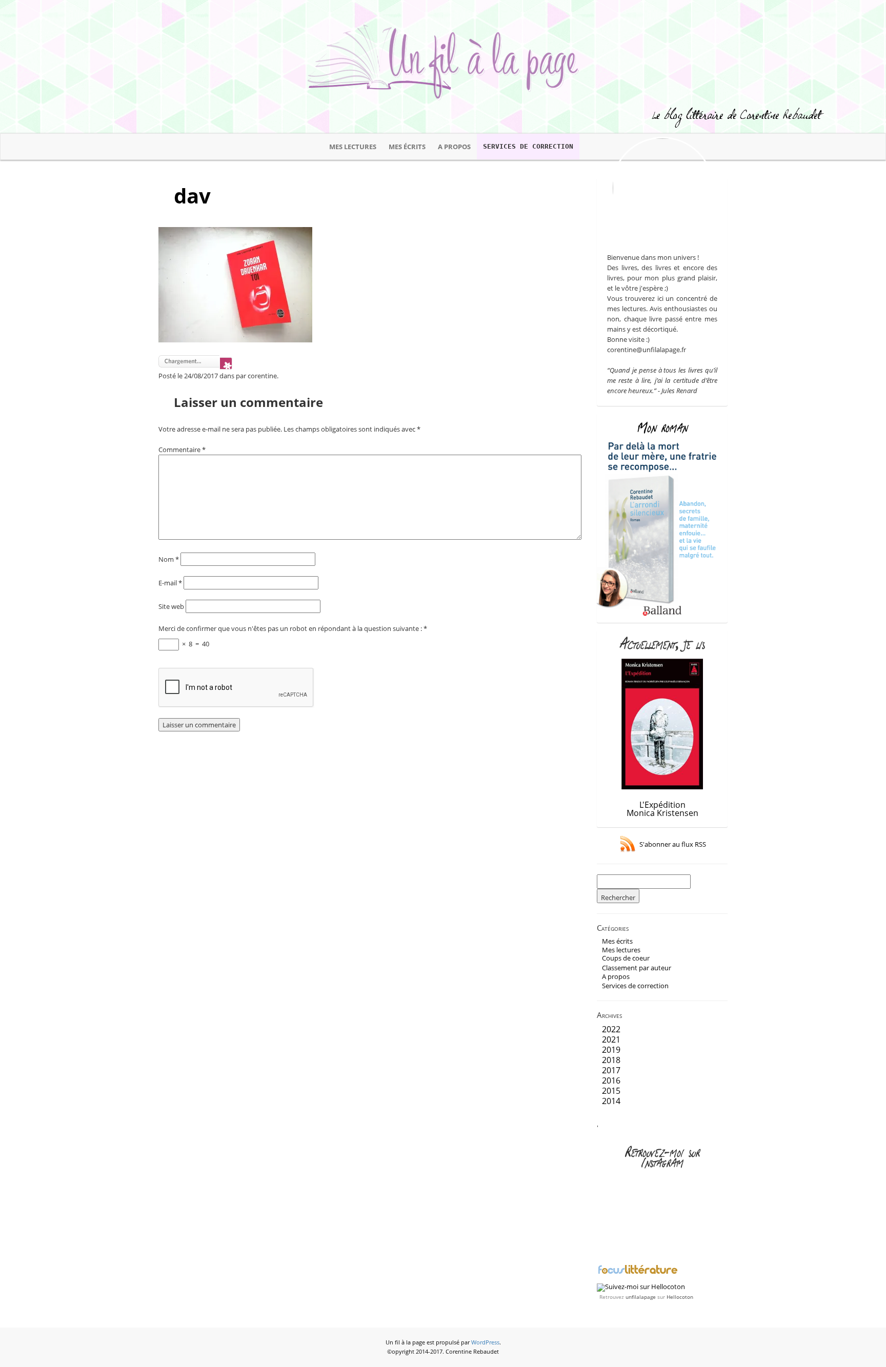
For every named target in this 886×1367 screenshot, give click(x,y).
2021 (611, 1039)
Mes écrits (407, 146)
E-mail (170, 582)
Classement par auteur (636, 967)
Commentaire (182, 449)
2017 (611, 1070)
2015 (611, 1090)
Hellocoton (680, 1296)
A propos (454, 146)
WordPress (485, 1342)
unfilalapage (641, 1296)
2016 (611, 1080)
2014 (611, 1101)
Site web (171, 606)
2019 (611, 1049)
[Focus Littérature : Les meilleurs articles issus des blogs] (638, 1272)
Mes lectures (352, 146)
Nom (168, 559)
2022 (611, 1029)
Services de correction (528, 146)
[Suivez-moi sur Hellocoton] (641, 1286)
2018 (611, 1060)
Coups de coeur (626, 958)
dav (192, 195)
